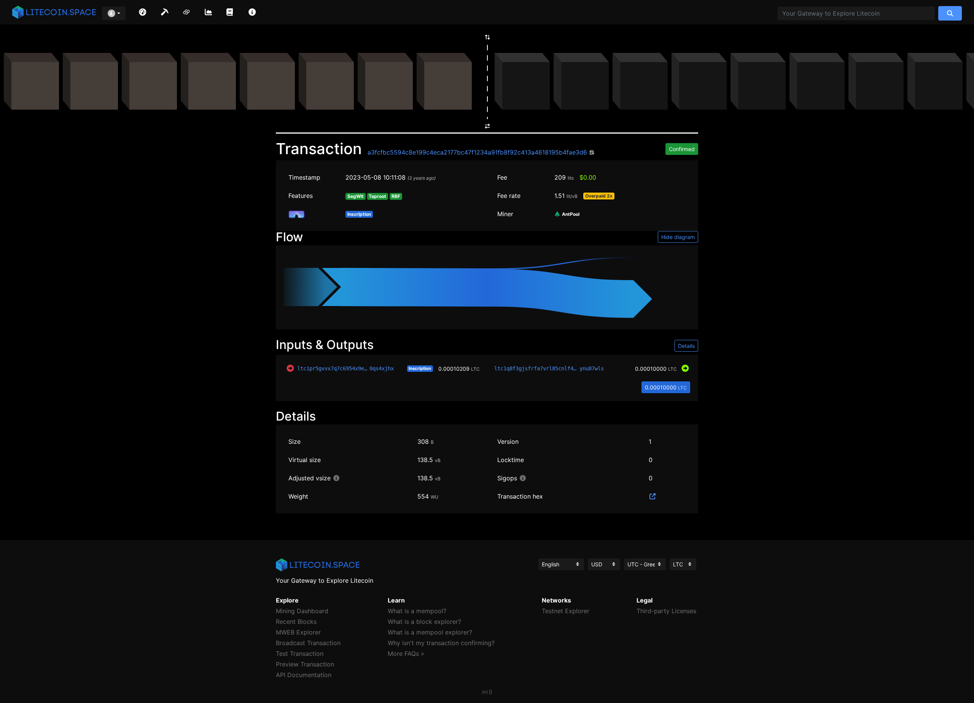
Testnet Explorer (565, 611)
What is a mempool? (417, 611)
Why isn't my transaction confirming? (441, 643)
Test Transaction (299, 653)
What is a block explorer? (424, 621)
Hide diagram (678, 237)
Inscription (420, 368)
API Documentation (303, 675)
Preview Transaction (305, 664)
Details (686, 346)
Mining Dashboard (302, 611)
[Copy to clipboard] (591, 153)
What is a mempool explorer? (430, 632)
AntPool (570, 214)
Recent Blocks (296, 621)
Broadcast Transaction (308, 643)
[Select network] (114, 13)
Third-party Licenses (666, 611)
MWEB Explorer (298, 632)
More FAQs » (406, 653)
